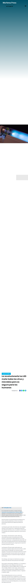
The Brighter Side (7, 507)
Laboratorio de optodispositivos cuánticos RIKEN (12, 512)
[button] (25, 6)
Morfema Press (9, 3)
